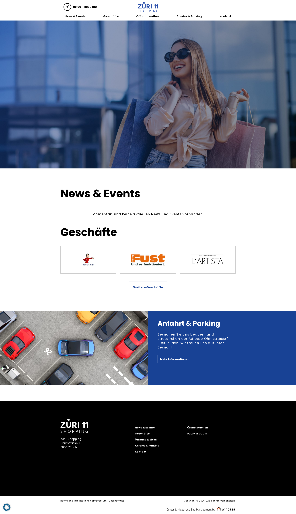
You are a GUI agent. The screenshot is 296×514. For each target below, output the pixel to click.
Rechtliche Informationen (75, 501)
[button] (7, 507)
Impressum (100, 501)
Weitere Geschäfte (148, 287)
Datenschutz (116, 501)
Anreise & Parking (189, 16)
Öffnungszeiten (147, 16)
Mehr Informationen (174, 359)
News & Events (75, 16)
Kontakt (225, 16)
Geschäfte (111, 16)
